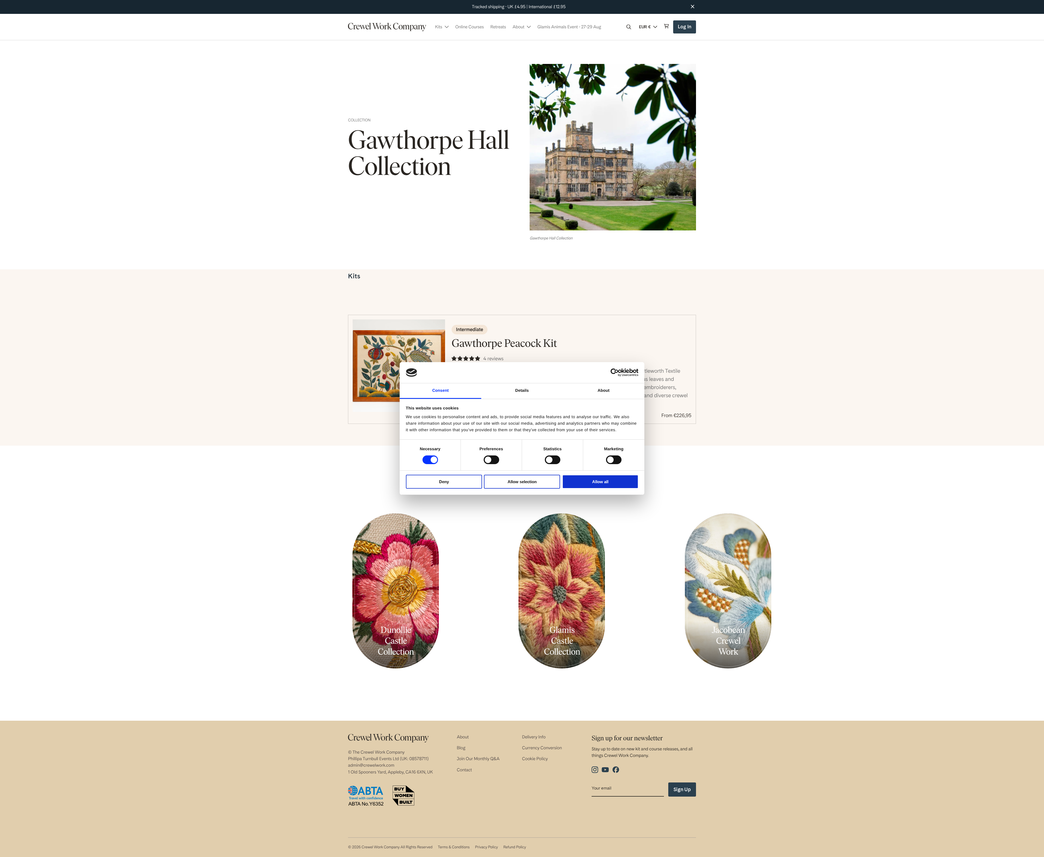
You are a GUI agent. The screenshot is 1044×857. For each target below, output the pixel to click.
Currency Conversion (542, 747)
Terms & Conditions (454, 847)
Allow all (600, 481)
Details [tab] (522, 390)
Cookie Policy (535, 758)
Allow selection (522, 481)
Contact (464, 769)
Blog (461, 747)
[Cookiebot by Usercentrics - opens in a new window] (614, 372)
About (463, 736)
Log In (685, 28)
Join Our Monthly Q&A (478, 758)
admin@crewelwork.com (371, 765)
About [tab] (604, 390)
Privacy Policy (486, 847)
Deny (444, 481)
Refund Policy (514, 847)
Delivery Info (534, 736)
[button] (628, 26)
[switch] (491, 459)
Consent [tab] (440, 390)
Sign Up (682, 789)
